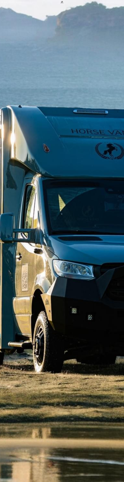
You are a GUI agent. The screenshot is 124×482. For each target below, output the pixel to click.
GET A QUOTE (119, 2)
